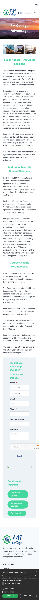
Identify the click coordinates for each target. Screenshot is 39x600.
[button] (19, 592)
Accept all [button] (10, 596)
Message (15, 429)
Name (13, 383)
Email (13, 399)
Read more (18, 580)
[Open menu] (35, 12)
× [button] (36, 571)
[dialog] (19, 584)
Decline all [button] (28, 596)
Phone (13, 409)
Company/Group (17, 419)
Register (5, 568)
